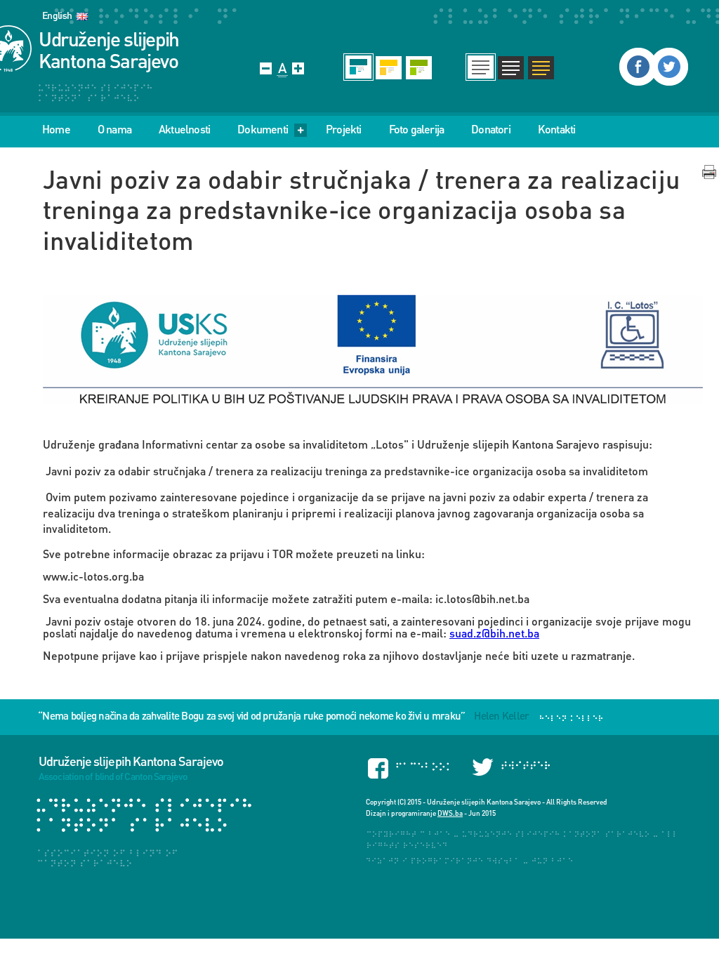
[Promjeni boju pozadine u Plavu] (358, 67)
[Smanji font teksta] (266, 68)
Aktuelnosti (184, 129)
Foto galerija (416, 129)
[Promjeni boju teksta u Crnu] (481, 67)
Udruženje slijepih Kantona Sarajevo (109, 50)
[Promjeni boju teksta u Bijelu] (511, 67)
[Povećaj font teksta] (298, 68)
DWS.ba (450, 813)
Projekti (344, 129)
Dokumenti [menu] (262, 129)
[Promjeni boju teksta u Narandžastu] (541, 67)
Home (56, 129)
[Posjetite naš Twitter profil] (669, 66)
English (57, 15)
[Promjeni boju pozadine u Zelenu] (419, 67)
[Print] (709, 172)
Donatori (490, 129)
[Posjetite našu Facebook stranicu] (638, 66)
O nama (114, 129)
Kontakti (557, 129)
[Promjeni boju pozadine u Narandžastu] (389, 67)
